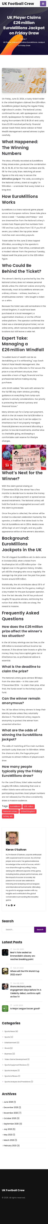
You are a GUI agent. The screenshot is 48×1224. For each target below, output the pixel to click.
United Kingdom (28, 811)
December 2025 (12, 1107)
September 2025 (13, 1123)
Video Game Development (17, 1059)
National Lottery (10, 811)
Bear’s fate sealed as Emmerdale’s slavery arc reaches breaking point (22, 956)
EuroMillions (15, 806)
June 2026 (10, 1102)
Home (22, 39)
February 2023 (12, 1145)
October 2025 (11, 1118)
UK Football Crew (18, 3)
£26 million (28, 806)
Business (10, 1054)
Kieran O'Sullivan (16, 849)
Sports (9, 1037)
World (9, 1048)
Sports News (11, 1031)
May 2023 (9, 1134)
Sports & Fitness (12, 1076)
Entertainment (12, 1042)
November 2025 (12, 1113)
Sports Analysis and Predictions (19, 1081)
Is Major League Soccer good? (25, 1008)
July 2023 (9, 1129)
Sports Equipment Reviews (17, 1065)
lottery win (8, 816)
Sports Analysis (12, 1070)
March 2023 (10, 1140)
